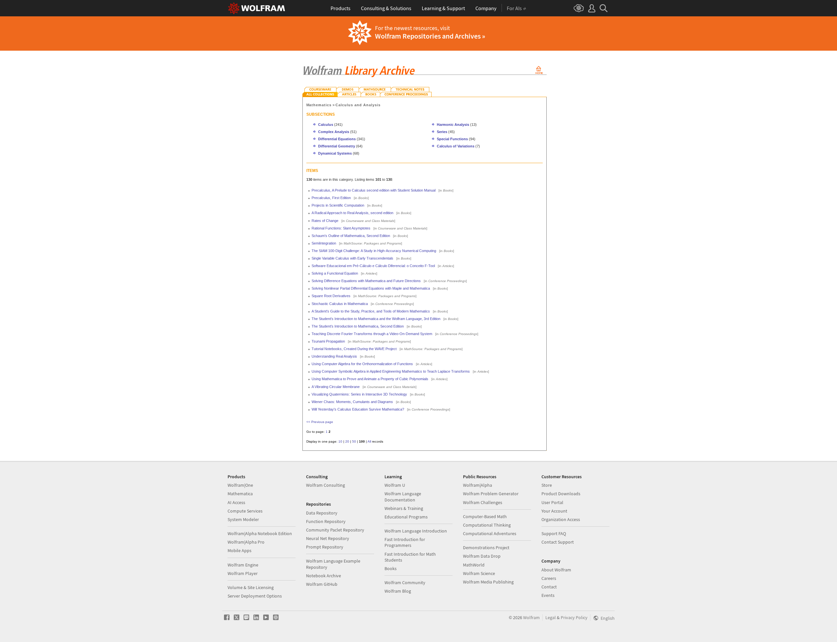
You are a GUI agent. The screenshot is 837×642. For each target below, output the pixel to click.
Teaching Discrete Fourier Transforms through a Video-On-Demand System (372, 334)
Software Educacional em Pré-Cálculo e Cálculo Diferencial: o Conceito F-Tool (373, 266)
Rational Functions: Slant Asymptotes (341, 228)
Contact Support (557, 542)
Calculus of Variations (455, 146)
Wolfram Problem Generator (491, 494)
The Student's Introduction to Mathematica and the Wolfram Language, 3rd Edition (376, 319)
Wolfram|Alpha (477, 485)
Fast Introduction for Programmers (404, 542)
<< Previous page (319, 422)
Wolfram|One (240, 485)
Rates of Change (325, 221)
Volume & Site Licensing (251, 587)
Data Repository (321, 513)
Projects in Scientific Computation (338, 205)
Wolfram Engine (243, 565)
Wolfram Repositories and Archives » (430, 36)
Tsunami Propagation (328, 341)
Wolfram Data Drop (482, 556)
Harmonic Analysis (453, 125)
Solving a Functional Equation (335, 273)
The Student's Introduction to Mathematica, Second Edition (358, 326)
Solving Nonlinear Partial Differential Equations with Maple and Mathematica (371, 288)
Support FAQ (553, 533)
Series (442, 132)
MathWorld (474, 565)
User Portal (552, 502)
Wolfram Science (479, 573)
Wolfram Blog (397, 591)
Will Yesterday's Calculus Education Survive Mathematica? (358, 409)
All (369, 441)
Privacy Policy (574, 617)
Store (546, 485)
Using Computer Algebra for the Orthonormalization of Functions (362, 364)
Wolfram (531, 617)
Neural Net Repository (327, 538)
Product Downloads (560, 494)
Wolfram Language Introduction (415, 531)
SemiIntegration (324, 243)
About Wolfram (556, 570)
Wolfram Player (243, 573)
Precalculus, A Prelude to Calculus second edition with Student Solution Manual (374, 190)
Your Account (554, 511)
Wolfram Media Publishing (488, 582)
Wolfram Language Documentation (402, 496)
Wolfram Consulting (325, 485)
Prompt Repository (324, 547)
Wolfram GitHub (321, 584)
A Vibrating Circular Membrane (336, 387)
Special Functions (452, 139)
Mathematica (240, 494)
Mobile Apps (239, 550)
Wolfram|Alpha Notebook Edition (260, 533)
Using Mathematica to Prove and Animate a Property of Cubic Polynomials (370, 379)
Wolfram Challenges (482, 502)
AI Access (236, 502)
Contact (549, 587)
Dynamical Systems (335, 153)
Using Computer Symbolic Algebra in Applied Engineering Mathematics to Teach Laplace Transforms (391, 371)
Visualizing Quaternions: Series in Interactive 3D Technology (359, 394)
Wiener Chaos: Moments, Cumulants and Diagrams (352, 402)
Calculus (325, 125)
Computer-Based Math (485, 516)
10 (340, 441)
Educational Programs (406, 517)
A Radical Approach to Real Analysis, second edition (352, 213)
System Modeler (243, 519)
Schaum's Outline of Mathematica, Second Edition (351, 236)
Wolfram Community (404, 582)
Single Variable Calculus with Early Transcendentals (352, 258)
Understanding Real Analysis (334, 356)
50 (354, 441)
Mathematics (319, 105)
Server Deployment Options (255, 596)
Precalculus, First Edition (331, 198)
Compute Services (245, 511)
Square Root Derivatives (331, 296)
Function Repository (326, 521)
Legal (550, 617)
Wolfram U (394, 485)
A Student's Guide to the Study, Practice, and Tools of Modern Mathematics (371, 311)
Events (548, 595)
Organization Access (560, 519)
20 (347, 441)
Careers (548, 578)
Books (390, 568)
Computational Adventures (489, 533)
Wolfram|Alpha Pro (246, 542)
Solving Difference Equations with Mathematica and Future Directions (366, 281)
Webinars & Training (403, 508)
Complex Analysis (333, 132)
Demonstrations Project (486, 547)
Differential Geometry (336, 146)
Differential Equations (337, 139)
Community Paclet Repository (335, 530)
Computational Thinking (487, 525)
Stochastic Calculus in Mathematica (340, 304)
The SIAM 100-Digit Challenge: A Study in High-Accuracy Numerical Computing (374, 251)
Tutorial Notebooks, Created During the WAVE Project (354, 349)
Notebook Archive (323, 576)
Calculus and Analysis (358, 105)
